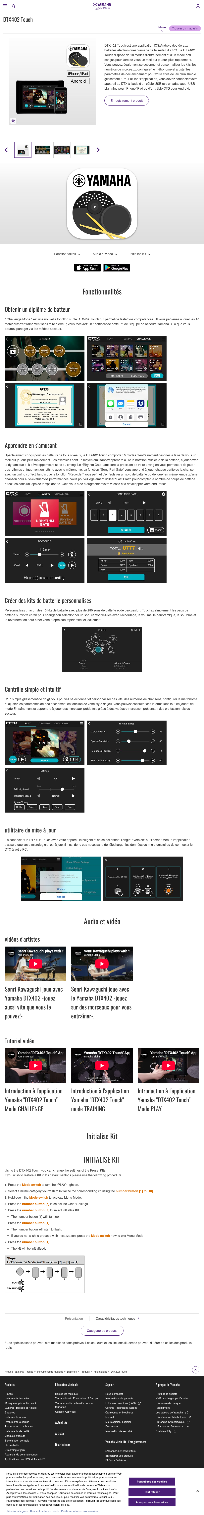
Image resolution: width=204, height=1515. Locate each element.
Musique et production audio (21, 1403)
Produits (85, 1371)
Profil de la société (166, 1394)
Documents (112, 1426)
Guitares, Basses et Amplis (21, 1407)
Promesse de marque (168, 1403)
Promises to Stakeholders (171, 1417)
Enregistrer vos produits (119, 1455)
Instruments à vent (15, 1417)
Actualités (61, 1422)
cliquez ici (92, 1500)
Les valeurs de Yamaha (169, 1412)
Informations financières (169, 1426)
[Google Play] (116, 268)
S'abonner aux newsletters (120, 1451)
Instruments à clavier (17, 1398)
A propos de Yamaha (168, 1384)
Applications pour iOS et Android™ (25, 1459)
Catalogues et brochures (119, 1412)
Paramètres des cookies (152, 1481)
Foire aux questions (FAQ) (120, 1403)
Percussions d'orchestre (18, 1426)
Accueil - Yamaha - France (19, 1371)
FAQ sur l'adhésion (116, 1460)
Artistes (59, 1433)
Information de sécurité (118, 1431)
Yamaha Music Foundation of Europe (76, 1398)
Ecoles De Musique (66, 1394)
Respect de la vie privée (44, 1511)
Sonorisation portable (17, 1440)
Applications (100, 1371)
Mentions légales (17, 1511)
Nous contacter (114, 1394)
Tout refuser (152, 1492)
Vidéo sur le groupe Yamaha (172, 1398)
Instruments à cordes (17, 1422)
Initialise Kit (138, 253)
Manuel (109, 1417)
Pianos (9, 1394)
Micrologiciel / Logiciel (118, 1422)
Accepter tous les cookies (152, 1502)
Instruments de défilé (17, 1431)
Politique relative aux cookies (79, 1511)
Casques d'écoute (15, 1436)
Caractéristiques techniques (115, 1318)
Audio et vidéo (103, 253)
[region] (102, 1491)
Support (110, 1384)
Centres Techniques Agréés (121, 1407)
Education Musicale (66, 1384)
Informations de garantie (119, 1398)
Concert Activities (65, 1411)
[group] (22, 150)
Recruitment (163, 1407)
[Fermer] (197, 1490)
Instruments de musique (50, 1371)
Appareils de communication (21, 1454)
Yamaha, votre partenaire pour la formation (74, 1405)
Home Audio (12, 1445)
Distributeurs (62, 1444)
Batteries (72, 1371)
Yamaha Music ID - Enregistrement (125, 1441)
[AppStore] (87, 268)
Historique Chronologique (170, 1422)
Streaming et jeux (15, 1450)
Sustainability (163, 1431)
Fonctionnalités (65, 253)
